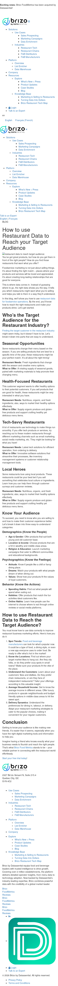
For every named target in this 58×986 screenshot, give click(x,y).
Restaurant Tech (29, 47)
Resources (14, 75)
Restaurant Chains (30, 50)
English (3, 218)
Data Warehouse (23, 69)
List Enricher (21, 66)
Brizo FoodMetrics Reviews (8, 891)
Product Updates (29, 84)
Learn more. (19, 7)
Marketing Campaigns (31, 38)
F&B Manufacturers (30, 56)
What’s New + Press (31, 81)
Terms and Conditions (19, 982)
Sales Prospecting (30, 35)
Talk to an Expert (17, 110)
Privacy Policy (15, 979)
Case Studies (27, 87)
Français (13, 218)
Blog (23, 90)
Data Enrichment (29, 41)
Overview (19, 63)
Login (13, 107)
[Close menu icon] (26, 129)
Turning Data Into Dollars (33, 99)
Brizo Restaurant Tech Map (34, 102)
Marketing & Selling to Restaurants (38, 96)
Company (13, 72)
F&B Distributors (29, 53)
